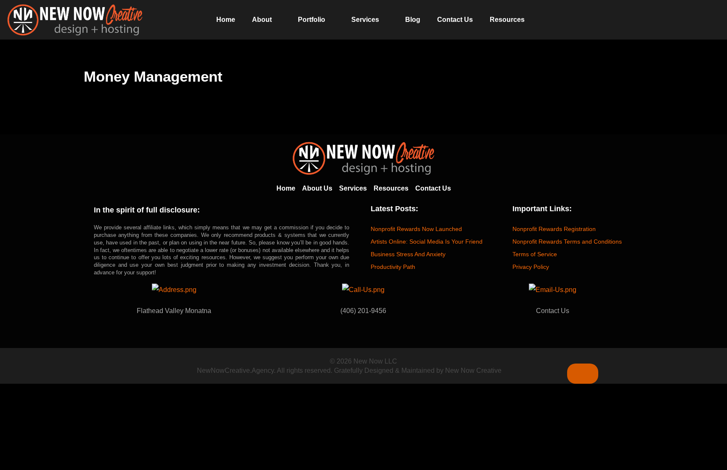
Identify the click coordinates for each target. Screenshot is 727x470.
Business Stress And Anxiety (408, 254)
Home (225, 19)
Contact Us (455, 19)
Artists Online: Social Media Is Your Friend (427, 241)
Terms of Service (534, 254)
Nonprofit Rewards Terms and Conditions (567, 241)
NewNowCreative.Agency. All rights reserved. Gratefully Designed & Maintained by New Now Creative (349, 370)
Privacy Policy (530, 266)
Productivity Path (393, 266)
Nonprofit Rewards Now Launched (416, 229)
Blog (412, 19)
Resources (507, 19)
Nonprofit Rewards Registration (554, 229)
